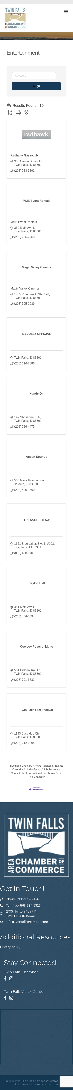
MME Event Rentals (23, 222)
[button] (9, 105)
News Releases (43, 765)
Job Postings (51, 769)
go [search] (38, 86)
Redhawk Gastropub (24, 155)
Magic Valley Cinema (24, 288)
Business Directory (21, 765)
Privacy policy (10, 947)
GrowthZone (52, 1084)
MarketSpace (33, 769)
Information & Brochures (40, 773)
